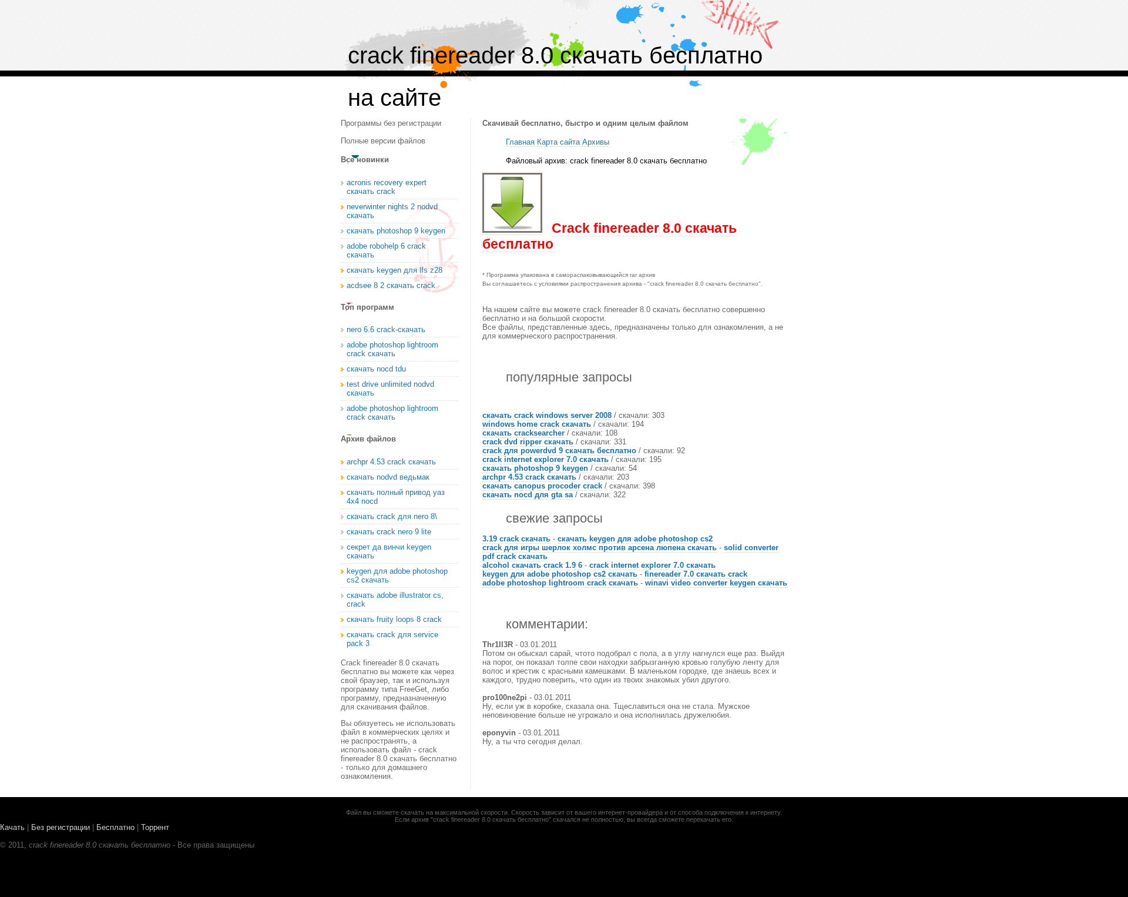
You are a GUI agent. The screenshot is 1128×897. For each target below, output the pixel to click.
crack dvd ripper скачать (527, 441)
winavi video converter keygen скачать (716, 582)
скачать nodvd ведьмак (388, 477)
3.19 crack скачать (516, 538)
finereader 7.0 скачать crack (695, 574)
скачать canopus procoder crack (542, 485)
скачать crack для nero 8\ (392, 516)
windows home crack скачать (536, 424)
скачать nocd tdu (376, 368)
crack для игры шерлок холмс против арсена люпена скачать (599, 547)
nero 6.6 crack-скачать (386, 329)
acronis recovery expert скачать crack (387, 187)
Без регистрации (60, 827)
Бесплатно (115, 827)
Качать (12, 827)
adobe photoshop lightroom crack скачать (560, 582)
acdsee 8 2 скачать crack (391, 285)
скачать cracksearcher (523, 433)
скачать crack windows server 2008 (547, 415)
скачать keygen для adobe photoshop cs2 (635, 538)
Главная (520, 142)
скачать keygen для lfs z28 (394, 270)
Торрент (155, 827)
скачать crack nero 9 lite (389, 531)
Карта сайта (558, 142)
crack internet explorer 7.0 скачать (545, 459)
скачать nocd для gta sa (527, 494)
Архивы (595, 142)
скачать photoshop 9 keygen (535, 468)
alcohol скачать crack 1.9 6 (532, 565)
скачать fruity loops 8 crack (394, 619)
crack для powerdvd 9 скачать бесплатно (559, 450)
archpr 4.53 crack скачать (529, 477)
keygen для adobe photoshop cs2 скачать (559, 574)
